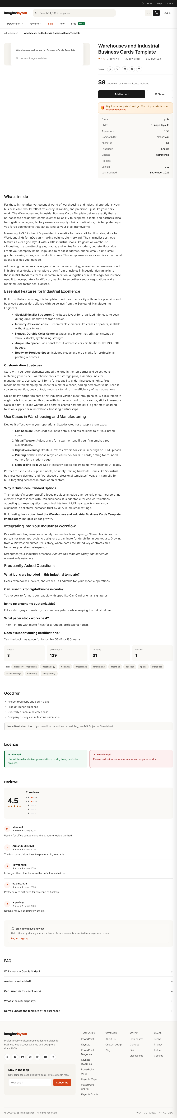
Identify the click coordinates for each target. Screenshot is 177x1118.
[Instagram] (38, 1057)
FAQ (132, 1050)
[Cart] (156, 13)
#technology (49, 666)
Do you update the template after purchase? (32, 1010)
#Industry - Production (25, 666)
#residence (81, 666)
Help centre (136, 1039)
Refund (158, 1050)
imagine (15, 13)
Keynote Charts (89, 1094)
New (62, 23)
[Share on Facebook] (132, 69)
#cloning (65, 666)
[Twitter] (7, 1057)
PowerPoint (13, 23)
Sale (50, 23)
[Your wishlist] (148, 13)
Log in (167, 12)
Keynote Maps (89, 1079)
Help (159, 3)
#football (115, 666)
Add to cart (122, 94)
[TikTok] (53, 1057)
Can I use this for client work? (22, 991)
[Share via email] (139, 69)
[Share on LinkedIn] (125, 69)
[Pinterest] (30, 1057)
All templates (11, 33)
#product (157, 666)
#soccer (130, 666)
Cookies (158, 1055)
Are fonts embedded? (17, 981)
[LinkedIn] (22, 1057)
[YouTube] (45, 1057)
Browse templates (116, 109)
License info (136, 1055)
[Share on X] (117, 69)
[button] (47, 54)
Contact (169, 3)
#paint (143, 666)
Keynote (34, 23)
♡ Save (160, 94)
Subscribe (62, 1082)
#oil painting (49, 673)
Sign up (24, 938)
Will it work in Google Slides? (22, 971)
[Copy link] (110, 69)
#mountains (99, 666)
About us (110, 1039)
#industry (32, 673)
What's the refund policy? (20, 1001)
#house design (13, 673)
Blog (107, 1050)
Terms (157, 1039)
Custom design (113, 1044)
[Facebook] (15, 1057)
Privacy (158, 1044)
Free (77, 23)
